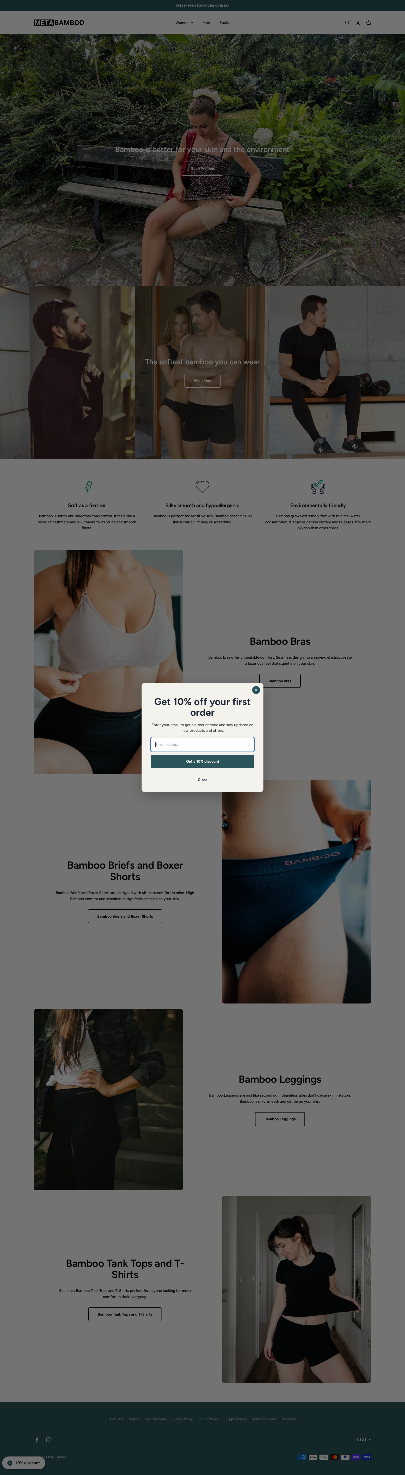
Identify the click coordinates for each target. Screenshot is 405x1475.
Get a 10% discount (202, 761)
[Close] (256, 690)
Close (202, 779)
